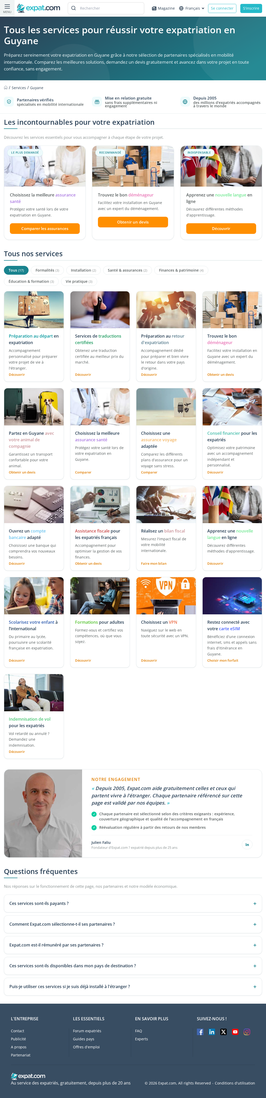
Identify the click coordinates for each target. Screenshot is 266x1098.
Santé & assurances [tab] (127, 270)
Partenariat (20, 1055)
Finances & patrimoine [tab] (181, 270)
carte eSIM (229, 629)
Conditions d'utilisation (235, 1083)
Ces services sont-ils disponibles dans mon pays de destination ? (72, 966)
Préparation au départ (31, 336)
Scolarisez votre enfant (31, 622)
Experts (141, 1038)
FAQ (138, 1030)
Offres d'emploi (86, 1046)
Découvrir (221, 228)
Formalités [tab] (47, 270)
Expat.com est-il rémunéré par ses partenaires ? (56, 945)
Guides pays (83, 1038)
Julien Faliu (101, 842)
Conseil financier (223, 433)
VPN (173, 622)
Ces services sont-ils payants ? (39, 903)
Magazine (166, 8)
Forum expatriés (87, 1030)
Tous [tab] (16, 270)
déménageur (141, 195)
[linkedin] (247, 844)
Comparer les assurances (44, 228)
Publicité (18, 1038)
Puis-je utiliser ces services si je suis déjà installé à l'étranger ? (69, 986)
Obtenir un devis (133, 222)
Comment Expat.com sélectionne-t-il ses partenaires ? (62, 924)
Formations (86, 622)
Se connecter (222, 8)
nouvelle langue (230, 195)
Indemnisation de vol (29, 719)
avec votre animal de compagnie (31, 439)
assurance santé (91, 440)
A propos (18, 1046)
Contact (17, 1030)
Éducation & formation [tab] (31, 281)
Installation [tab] (83, 270)
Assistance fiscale (93, 531)
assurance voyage (159, 440)
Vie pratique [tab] (79, 281)
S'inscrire (251, 8)
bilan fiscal (174, 531)
